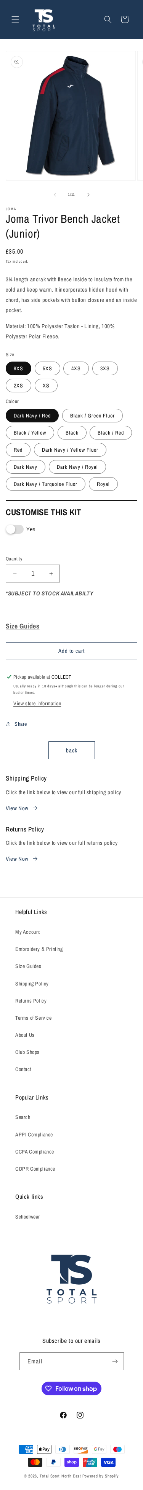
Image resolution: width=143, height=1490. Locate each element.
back (71, 750)
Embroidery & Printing (39, 949)
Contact (23, 1069)
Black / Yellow (30, 432)
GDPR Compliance (35, 1168)
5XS (47, 368)
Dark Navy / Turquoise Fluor (45, 484)
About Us (25, 1034)
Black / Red (111, 432)
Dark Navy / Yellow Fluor (70, 449)
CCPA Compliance (34, 1151)
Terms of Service (33, 1017)
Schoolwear (27, 1216)
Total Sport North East (60, 1476)
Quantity (14, 558)
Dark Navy (25, 466)
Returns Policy (31, 1000)
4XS (76, 368)
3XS (105, 368)
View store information (37, 703)
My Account (27, 931)
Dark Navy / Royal (77, 466)
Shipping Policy (32, 983)
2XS (18, 385)
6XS (18, 368)
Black (72, 432)
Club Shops (27, 1052)
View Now (17, 808)
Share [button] (20, 723)
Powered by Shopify (100, 1476)
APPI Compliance (34, 1134)
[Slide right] (88, 194)
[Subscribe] (115, 1361)
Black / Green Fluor (92, 415)
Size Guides (28, 966)
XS (46, 385)
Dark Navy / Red (32, 415)
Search (23, 1117)
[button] (15, 19)
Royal (103, 484)
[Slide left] (55, 194)
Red (18, 449)
